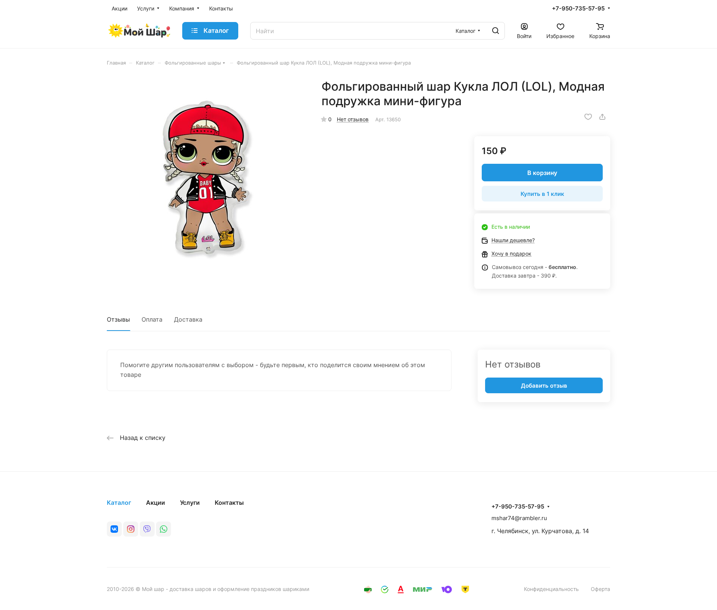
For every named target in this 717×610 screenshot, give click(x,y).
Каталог (119, 502)
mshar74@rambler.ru (519, 518)
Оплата (152, 319)
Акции (155, 502)
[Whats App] (163, 529)
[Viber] (147, 529)
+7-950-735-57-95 (578, 8)
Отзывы (118, 319)
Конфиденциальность (551, 589)
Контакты (229, 502)
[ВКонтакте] (114, 529)
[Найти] (495, 31)
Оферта (600, 589)
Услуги (190, 502)
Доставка (188, 319)
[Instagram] (130, 529)
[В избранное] (588, 117)
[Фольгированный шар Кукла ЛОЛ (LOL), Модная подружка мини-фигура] (206, 178)
